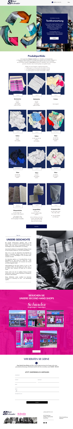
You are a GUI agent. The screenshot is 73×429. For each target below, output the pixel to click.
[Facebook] (44, 423)
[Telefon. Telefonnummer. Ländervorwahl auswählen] (17, 391)
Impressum (61, 418)
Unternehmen (17, 375)
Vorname (16, 379)
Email (16, 384)
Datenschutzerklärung (63, 417)
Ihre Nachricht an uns (18, 393)
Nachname (40, 379)
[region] (17, 320)
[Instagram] (46, 423)
